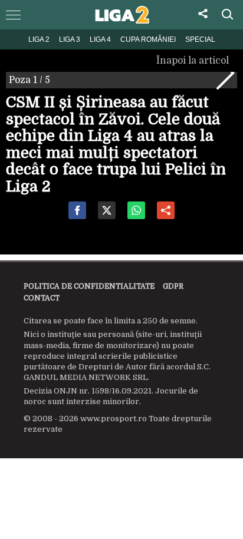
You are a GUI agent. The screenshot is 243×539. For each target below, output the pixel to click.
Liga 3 (69, 39)
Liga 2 (39, 39)
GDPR (173, 286)
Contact (42, 298)
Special (200, 39)
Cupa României (148, 39)
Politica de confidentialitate (89, 286)
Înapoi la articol (193, 60)
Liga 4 (100, 39)
